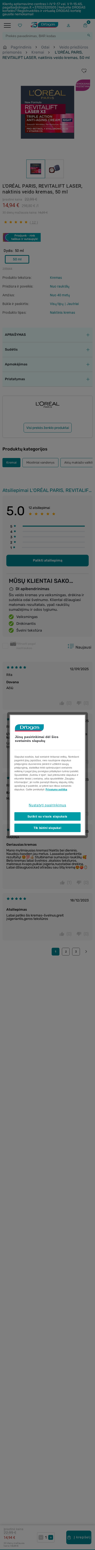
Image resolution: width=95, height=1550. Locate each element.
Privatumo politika (56, 789)
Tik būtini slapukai (47, 828)
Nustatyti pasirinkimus (47, 804)
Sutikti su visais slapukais (47, 816)
